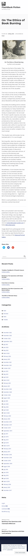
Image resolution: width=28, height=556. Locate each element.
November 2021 (7, 365)
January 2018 (6, 487)
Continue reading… (6, 272)
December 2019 (7, 422)
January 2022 (6, 359)
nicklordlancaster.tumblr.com (15, 223)
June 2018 (5, 472)
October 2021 (7, 368)
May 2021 (5, 374)
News (4, 316)
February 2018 (7, 484)
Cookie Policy (10, 549)
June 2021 (5, 371)
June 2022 (5, 347)
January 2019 (6, 451)
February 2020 (7, 416)
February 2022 (7, 356)
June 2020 (5, 404)
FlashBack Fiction (11, 7)
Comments (6, 509)
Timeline (5, 319)
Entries (5, 506)
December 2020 (7, 389)
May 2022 (5, 350)
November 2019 (7, 425)
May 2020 (5, 407)
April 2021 (6, 377)
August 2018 (6, 466)
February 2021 (7, 383)
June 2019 (5, 436)
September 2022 (7, 341)
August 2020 (6, 398)
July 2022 (5, 344)
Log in (3, 503)
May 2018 (5, 475)
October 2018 (7, 460)
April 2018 (6, 478)
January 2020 (6, 419)
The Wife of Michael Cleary (9, 295)
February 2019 (7, 448)
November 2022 (7, 335)
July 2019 (5, 433)
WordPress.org (6, 511)
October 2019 (7, 428)
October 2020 (7, 395)
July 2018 (5, 469)
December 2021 (7, 362)
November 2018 (7, 457)
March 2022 (6, 353)
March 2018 (6, 481)
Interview (5, 313)
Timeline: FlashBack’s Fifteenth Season (13, 270)
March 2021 (6, 380)
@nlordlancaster (10, 225)
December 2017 (7, 490)
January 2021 (6, 386)
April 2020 (6, 410)
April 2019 (6, 442)
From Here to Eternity (8, 283)
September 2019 (7, 431)
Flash (3, 36)
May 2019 (5, 439)
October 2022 (7, 338)
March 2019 (6, 445)
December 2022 (7, 332)
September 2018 (7, 463)
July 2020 (5, 401)
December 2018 (7, 454)
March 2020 (6, 413)
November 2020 (7, 392)
